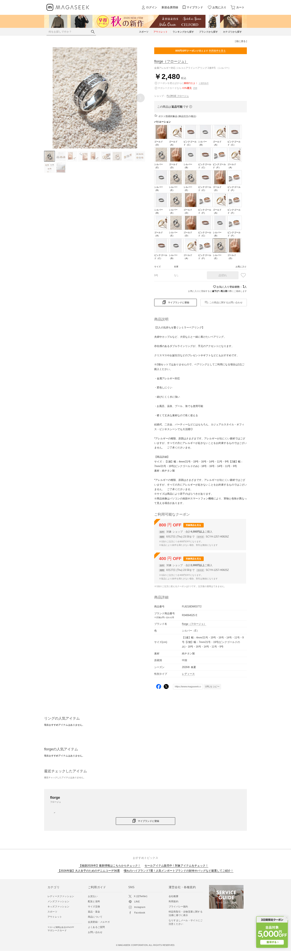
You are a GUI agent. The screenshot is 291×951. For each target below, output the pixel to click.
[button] (140, 98)
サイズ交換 (94, 906)
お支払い (93, 896)
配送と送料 (94, 901)
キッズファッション (58, 906)
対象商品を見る (193, 525)
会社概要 (173, 896)
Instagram (139, 907)
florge (171, 61)
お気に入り (219, 7)
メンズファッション (58, 901)
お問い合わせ (95, 932)
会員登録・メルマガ (99, 922)
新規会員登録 (170, 7)
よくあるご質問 (96, 927)
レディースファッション (61, 896)
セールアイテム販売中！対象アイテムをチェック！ (176, 865)
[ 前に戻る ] (241, 41)
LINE (137, 901)
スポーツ (52, 911)
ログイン (151, 7)
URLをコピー (212, 686)
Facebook (139, 912)
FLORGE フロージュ (178, 96)
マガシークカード (61, 929)
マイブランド (194, 7)
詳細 (195, 88)
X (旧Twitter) (140, 896)
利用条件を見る (217, 50)
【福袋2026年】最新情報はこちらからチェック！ (110, 865)
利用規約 (173, 901)
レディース (188, 673)
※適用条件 (204, 83)
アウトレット (55, 916)
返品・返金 (94, 911)
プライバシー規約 (178, 906)
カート (240, 7)
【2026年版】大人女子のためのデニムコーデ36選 (89, 870)
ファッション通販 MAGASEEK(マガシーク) (68, 7)
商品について (95, 916)
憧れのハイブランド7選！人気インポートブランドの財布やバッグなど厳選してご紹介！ (178, 870)
